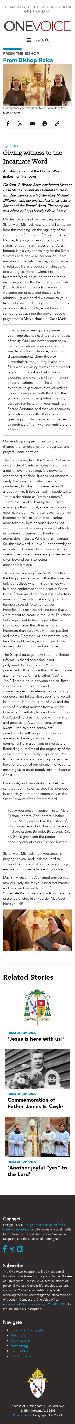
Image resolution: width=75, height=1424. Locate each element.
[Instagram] (21, 1249)
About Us (18, 1335)
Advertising (19, 1345)
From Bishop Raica (28, 60)
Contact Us (19, 1351)
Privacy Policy (22, 1415)
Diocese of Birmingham (29, 1330)
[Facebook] (5, 1249)
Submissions (20, 1340)
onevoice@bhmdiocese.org (25, 1304)
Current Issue (21, 1356)
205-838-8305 (57, 1304)
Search (39, 40)
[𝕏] (12, 1249)
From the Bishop (21, 53)
